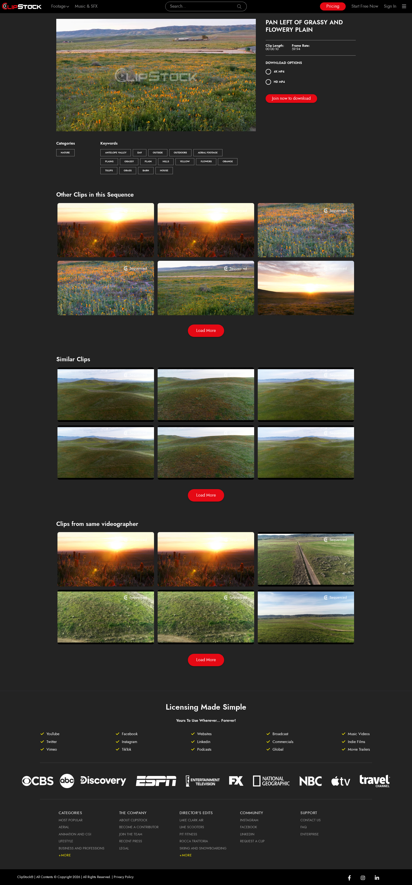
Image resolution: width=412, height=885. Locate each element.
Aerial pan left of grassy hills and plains (97, 411)
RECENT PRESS (130, 841)
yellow (185, 161)
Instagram (249, 820)
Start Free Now (364, 6)
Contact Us (310, 820)
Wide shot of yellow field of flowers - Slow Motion (297, 247)
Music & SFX (86, 6)
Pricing (332, 6)
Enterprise (309, 834)
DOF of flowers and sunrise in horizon (197, 247)
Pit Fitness (188, 834)
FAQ (303, 827)
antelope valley (115, 153)
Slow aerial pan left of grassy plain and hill (197, 411)
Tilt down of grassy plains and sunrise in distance (297, 305)
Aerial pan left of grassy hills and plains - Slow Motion (97, 469)
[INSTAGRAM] (363, 877)
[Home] (22, 6)
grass (128, 170)
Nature (65, 153)
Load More (206, 331)
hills (166, 161)
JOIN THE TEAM (130, 834)
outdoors (180, 153)
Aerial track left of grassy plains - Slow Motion (297, 469)
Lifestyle (66, 841)
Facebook (248, 827)
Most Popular (70, 820)
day (139, 153)
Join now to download (291, 98)
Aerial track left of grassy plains (292, 411)
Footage (58, 6)
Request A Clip (252, 841)
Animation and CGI (75, 834)
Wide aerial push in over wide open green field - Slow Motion (297, 634)
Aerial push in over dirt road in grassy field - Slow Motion (97, 634)
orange (228, 161)
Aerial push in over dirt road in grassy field (197, 634)
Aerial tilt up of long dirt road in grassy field (297, 576)
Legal (124, 848)
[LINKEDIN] (377, 877)
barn (146, 170)
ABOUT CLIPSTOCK (133, 820)
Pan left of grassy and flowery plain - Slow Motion (197, 305)
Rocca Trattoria (194, 841)
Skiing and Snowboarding (203, 848)
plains (109, 161)
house (164, 170)
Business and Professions (81, 848)
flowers (206, 161)
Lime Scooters (192, 827)
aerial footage (208, 153)
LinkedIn (247, 834)
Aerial (64, 827)
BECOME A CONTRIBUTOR (139, 827)
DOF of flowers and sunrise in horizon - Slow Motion (97, 247)
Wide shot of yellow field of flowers (95, 305)
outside (158, 153)
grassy (129, 161)
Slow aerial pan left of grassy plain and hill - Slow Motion (197, 469)
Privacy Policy (124, 877)
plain (148, 161)
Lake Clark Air (191, 820)
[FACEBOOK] (349, 877)
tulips (109, 170)
